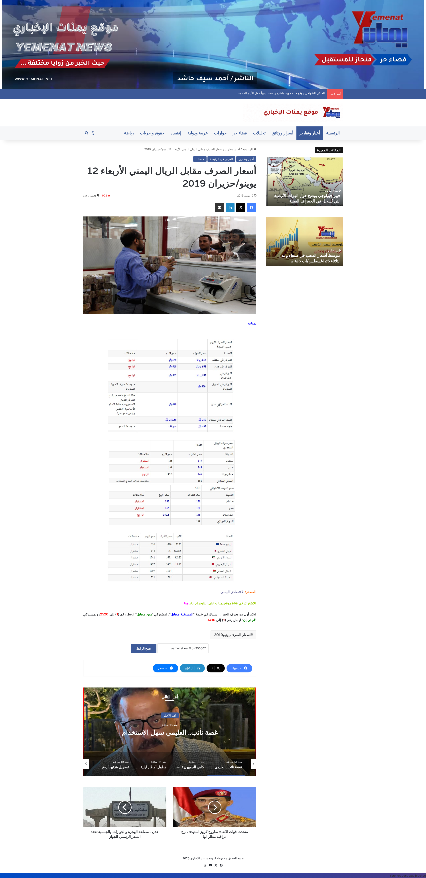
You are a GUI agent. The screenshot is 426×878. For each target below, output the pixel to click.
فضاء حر (240, 133)
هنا (186, 603)
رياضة (129, 133)
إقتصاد (176, 133)
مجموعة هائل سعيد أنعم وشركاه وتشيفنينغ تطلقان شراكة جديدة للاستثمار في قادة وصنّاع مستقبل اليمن (305, 255)
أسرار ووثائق (282, 133)
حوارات (220, 133)
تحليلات (259, 133)
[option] (169, 731)
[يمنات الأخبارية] (293, 113)
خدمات (200, 159)
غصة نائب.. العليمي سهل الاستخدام (303, 93)
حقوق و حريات (152, 133)
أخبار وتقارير (310, 133)
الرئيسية (333, 133)
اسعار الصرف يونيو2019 (232, 634)
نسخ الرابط (143, 648)
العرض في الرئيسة (221, 159)
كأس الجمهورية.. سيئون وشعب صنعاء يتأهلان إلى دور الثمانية (170, 732)
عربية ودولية (197, 133)
